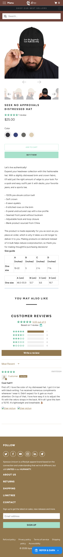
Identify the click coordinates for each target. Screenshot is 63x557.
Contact (9, 502)
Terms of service (41, 539)
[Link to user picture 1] (9, 414)
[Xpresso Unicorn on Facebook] (13, 454)
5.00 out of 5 (39, 322)
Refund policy (9, 539)
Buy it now (32, 155)
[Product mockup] (31, 51)
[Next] (39, 82)
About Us (9, 474)
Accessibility (34, 543)
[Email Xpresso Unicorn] (42, 454)
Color (7, 128)
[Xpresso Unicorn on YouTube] (21, 454)
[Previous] (24, 82)
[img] (8, 372)
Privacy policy (24, 539)
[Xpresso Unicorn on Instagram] (28, 454)
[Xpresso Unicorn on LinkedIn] (35, 454)
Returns (9, 481)
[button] (11, 115)
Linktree (9, 495)
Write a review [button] (31, 352)
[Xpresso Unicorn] (31, 3)
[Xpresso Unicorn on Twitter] (6, 454)
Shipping (9, 488)
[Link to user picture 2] (24, 414)
